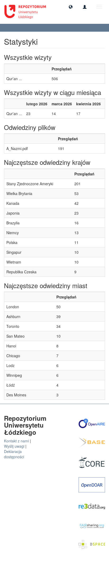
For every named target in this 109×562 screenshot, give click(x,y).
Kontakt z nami (16, 440)
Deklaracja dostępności (14, 454)
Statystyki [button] (15, 27)
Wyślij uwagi (14, 446)
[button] (70, 6)
